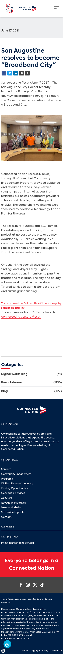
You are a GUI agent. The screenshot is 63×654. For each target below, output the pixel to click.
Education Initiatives (13, 503)
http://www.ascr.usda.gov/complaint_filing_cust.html (30, 612)
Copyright (35, 651)
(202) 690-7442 (15, 635)
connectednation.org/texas (21, 316)
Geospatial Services (13, 493)
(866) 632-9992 (36, 616)
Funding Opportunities (14, 488)
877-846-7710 (9, 537)
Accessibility (56, 651)
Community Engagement (16, 474)
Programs (7, 479)
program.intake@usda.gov (17, 638)
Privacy (45, 651)
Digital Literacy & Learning (17, 484)
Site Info (25, 651)
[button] (7, 644)
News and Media (11, 508)
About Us (6, 498)
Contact (6, 517)
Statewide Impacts (12, 512)
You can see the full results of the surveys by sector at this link (31, 305)
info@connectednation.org (17, 543)
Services (6, 469)
